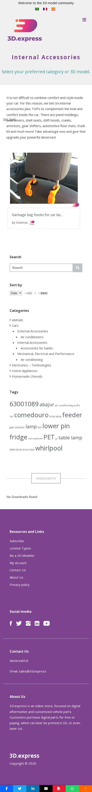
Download (33, 175)
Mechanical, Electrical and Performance (45, 354)
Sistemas (22, 222)
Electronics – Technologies (31, 365)
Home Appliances (25, 371)
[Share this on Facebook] (6, 788)
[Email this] (45, 788)
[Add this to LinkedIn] (32, 788)
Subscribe (17, 541)
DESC (44, 293)
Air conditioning (32, 359)
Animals (17, 320)
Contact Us (18, 570)
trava (31, 449)
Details (58, 175)
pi (56, 438)
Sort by (16, 285)
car (11, 416)
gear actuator (17, 427)
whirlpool (48, 448)
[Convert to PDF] (59, 788)
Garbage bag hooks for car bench (39, 214)
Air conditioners (32, 337)
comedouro (31, 415)
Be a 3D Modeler (22, 555)
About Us (16, 577)
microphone (35, 438)
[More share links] (85, 788)
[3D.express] (24, 31)
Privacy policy (20, 584)
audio (77, 405)
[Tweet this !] (19, 788)
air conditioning (64, 405)
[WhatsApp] (72, 788)
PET (49, 437)
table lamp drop (19, 449)
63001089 (24, 404)
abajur (47, 404)
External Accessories (32, 331)
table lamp (70, 437)
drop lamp (55, 416)
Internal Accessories (32, 342)
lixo (40, 427)
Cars (15, 325)
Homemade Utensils (27, 376)
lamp (31, 426)
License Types (20, 548)
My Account (18, 563)
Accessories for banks (37, 348)
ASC (30, 293)
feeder (72, 415)
